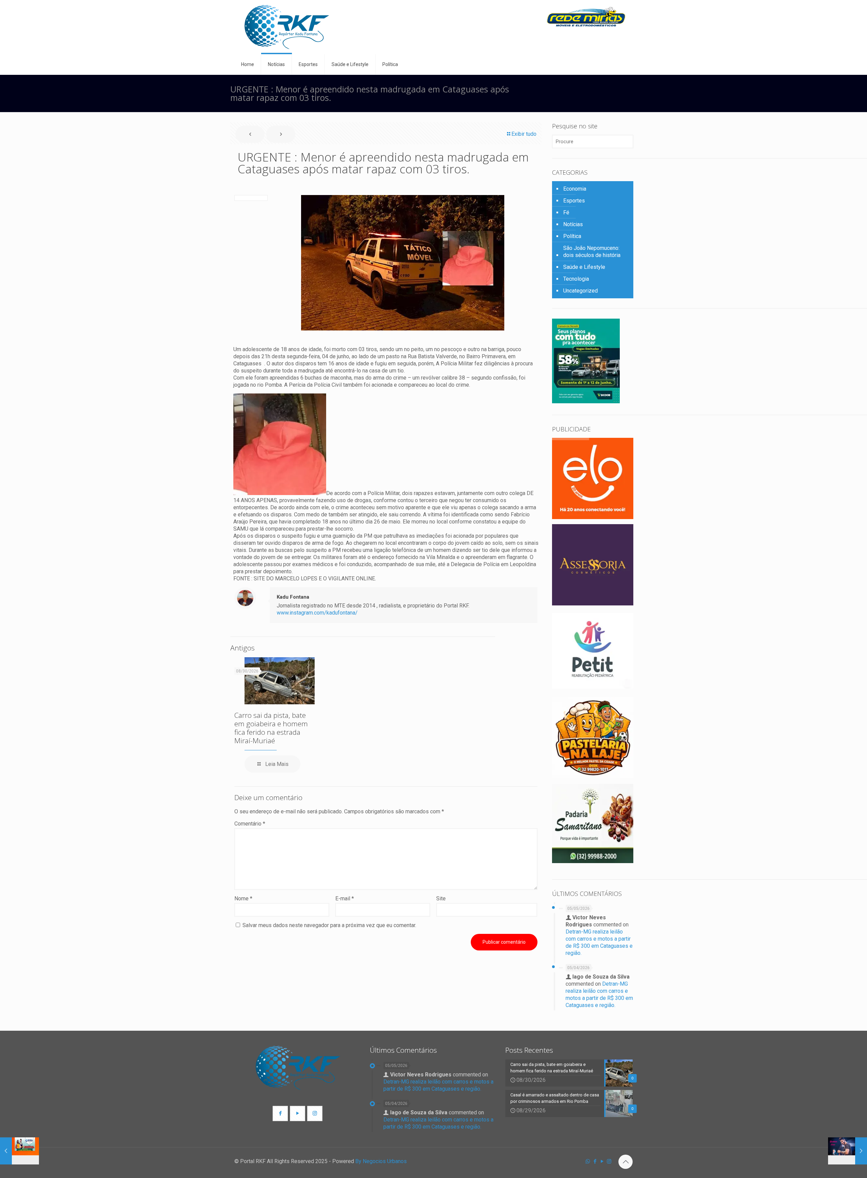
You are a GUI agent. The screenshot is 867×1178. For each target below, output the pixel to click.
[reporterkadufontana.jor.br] (287, 27)
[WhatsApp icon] (587, 1161)
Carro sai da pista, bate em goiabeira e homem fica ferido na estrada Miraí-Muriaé (271, 727)
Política (572, 236)
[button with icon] (280, 1113)
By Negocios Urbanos (381, 1161)
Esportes (574, 200)
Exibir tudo (523, 134)
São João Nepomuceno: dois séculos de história (591, 251)
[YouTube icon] (602, 1161)
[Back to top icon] (625, 1162)
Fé (566, 212)
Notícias (573, 224)
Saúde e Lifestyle (584, 267)
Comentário (249, 823)
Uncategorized (580, 290)
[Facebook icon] (594, 1161)
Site (441, 898)
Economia (574, 189)
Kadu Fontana (293, 597)
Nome (243, 898)
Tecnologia (576, 279)
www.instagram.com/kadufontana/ (317, 612)
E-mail (344, 898)
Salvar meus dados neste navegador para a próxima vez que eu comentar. (329, 925)
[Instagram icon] (609, 1161)
